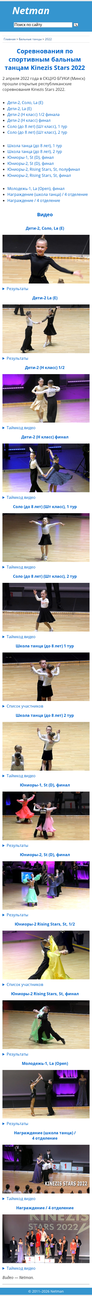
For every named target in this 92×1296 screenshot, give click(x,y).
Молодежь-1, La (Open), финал (36, 188)
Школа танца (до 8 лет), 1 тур (34, 145)
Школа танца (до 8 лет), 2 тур (34, 151)
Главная (10, 39)
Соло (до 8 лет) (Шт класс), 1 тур (37, 126)
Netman (31, 10)
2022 (48, 39)
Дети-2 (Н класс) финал (29, 120)
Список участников (25, 706)
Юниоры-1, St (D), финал (30, 157)
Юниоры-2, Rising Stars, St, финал (39, 175)
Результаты (17, 288)
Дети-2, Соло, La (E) (25, 102)
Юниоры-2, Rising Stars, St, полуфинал (43, 169)
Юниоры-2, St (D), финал (30, 163)
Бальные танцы (30, 39)
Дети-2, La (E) (19, 108)
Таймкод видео (21, 427)
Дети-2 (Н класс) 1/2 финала (33, 114)
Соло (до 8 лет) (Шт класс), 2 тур (37, 132)
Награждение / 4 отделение (33, 200)
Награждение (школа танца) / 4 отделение (47, 194)
